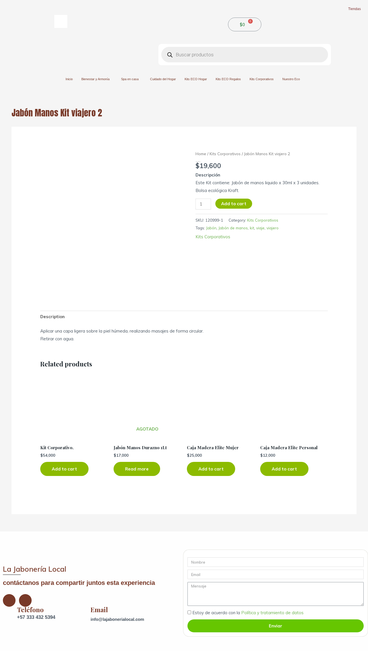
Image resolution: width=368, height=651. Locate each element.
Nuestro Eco (291, 79)
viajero (273, 227)
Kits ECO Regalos (228, 79)
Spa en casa (130, 79)
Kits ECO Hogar (196, 79)
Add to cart (233, 203)
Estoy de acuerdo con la (248, 612)
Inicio (69, 79)
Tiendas (354, 9)
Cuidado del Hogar (163, 79)
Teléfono (30, 609)
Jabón (211, 227)
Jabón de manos (233, 227)
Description (52, 316)
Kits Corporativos (262, 79)
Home (200, 153)
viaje (260, 227)
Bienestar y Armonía (95, 79)
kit (252, 227)
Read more (137, 469)
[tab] (52, 317)
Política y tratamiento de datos (272, 612)
